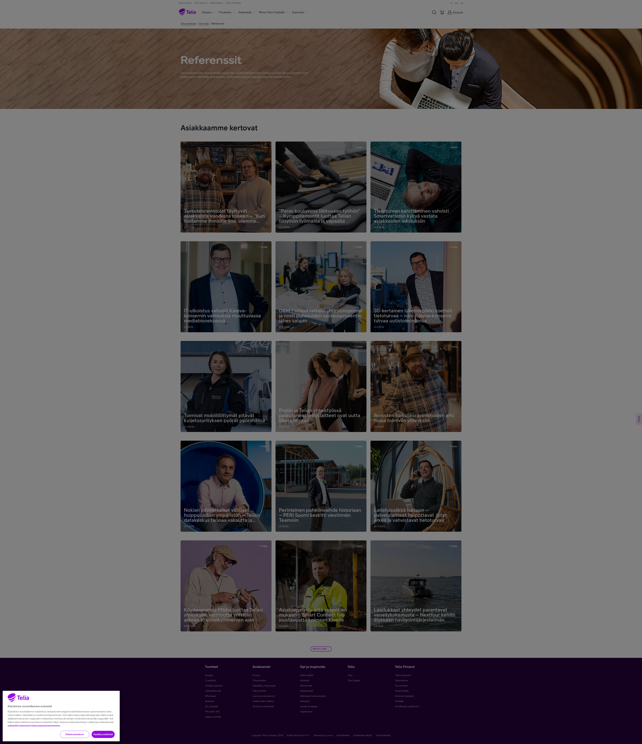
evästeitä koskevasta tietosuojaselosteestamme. (34, 725)
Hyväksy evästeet (103, 734)
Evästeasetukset (75, 734)
